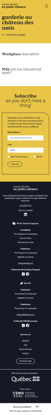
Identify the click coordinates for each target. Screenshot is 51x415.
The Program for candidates (25, 234)
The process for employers (25, 294)
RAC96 (39, 157)
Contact (25, 353)
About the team (25, 349)
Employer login (25, 361)
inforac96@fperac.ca (25, 315)
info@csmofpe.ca (25, 263)
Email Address (14, 132)
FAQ (25, 345)
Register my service (25, 257)
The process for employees (25, 308)
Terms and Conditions (22, 407)
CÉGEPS (25, 341)
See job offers (25, 238)
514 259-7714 (25, 205)
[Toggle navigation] (46, 6)
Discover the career (25, 242)
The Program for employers (25, 253)
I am (9, 144)
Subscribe (15, 164)
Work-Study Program (19, 157)
